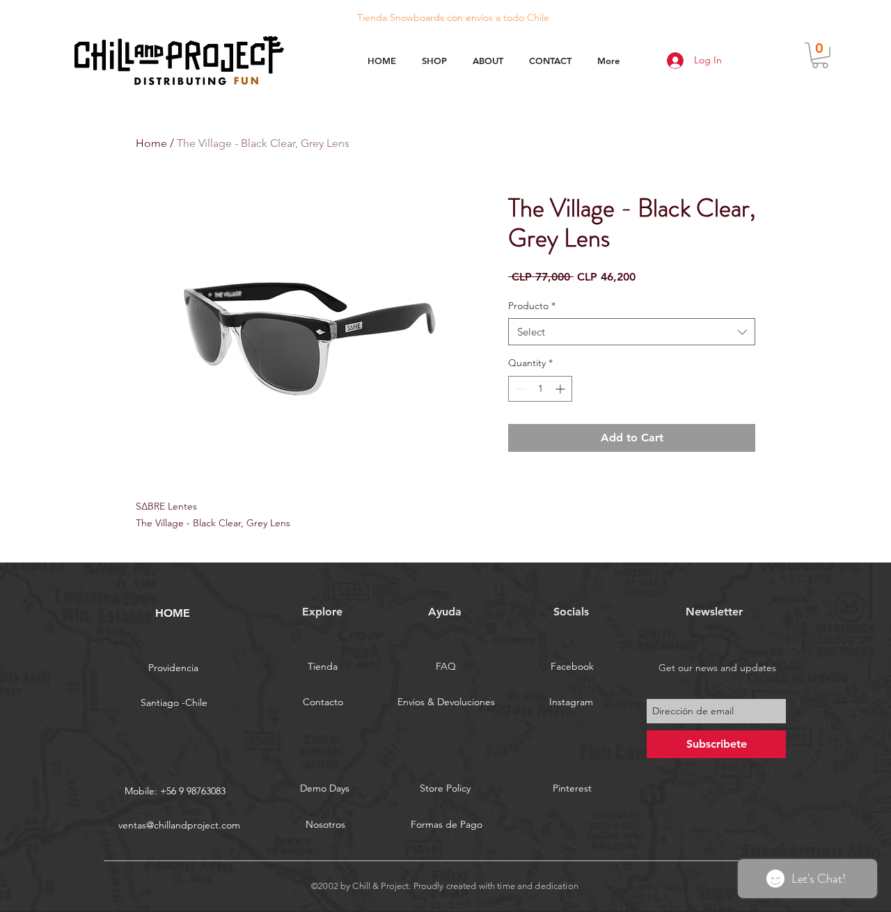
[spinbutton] (540, 389)
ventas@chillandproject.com (179, 825)
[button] (820, 55)
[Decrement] (519, 389)
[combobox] (631, 331)
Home (151, 143)
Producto (531, 305)
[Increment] (561, 389)
